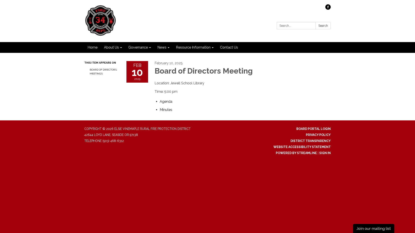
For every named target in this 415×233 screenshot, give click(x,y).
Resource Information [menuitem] (193, 47)
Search (323, 25)
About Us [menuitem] (111, 47)
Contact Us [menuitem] (229, 47)
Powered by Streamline (296, 153)
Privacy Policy (318, 135)
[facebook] (328, 8)
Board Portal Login (313, 129)
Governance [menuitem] (138, 47)
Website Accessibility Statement (302, 147)
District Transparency (310, 141)
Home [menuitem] (92, 47)
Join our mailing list (373, 228)
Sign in (325, 153)
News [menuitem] (161, 47)
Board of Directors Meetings (103, 71)
